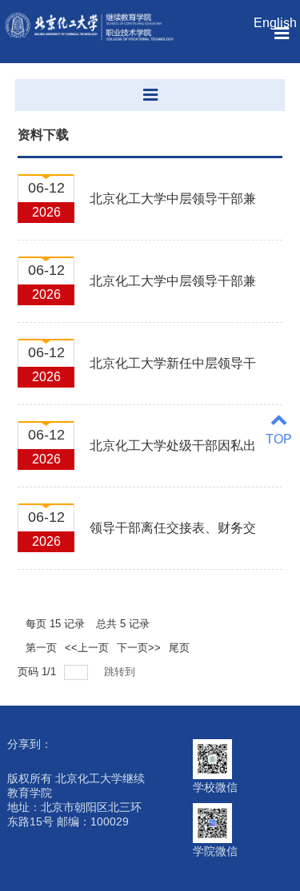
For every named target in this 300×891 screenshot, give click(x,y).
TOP (279, 439)
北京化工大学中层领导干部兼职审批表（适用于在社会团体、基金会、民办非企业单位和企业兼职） (173, 208)
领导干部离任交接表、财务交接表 (173, 537)
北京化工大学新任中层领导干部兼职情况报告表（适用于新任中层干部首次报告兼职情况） (173, 372)
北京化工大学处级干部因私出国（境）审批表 (173, 455)
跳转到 (121, 672)
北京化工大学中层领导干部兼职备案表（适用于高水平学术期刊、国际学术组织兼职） (173, 290)
